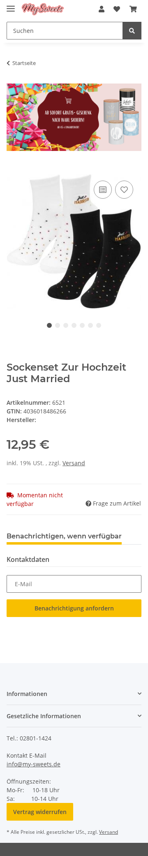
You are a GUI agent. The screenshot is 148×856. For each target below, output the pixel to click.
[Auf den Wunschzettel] (124, 190)
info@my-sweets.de (33, 764)
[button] (101, 9)
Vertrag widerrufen (40, 812)
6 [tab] (90, 325)
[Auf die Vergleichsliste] (103, 190)
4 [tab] (74, 325)
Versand (73, 463)
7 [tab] (98, 325)
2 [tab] (57, 325)
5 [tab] (82, 325)
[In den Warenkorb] (13, 169)
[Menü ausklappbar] (11, 5)
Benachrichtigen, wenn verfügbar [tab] (64, 536)
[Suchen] (132, 30)
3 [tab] (65, 325)
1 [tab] (49, 325)
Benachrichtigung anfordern (74, 608)
